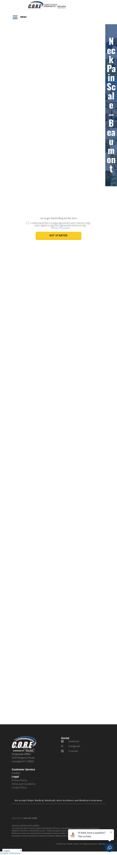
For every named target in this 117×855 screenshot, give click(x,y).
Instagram (74, 746)
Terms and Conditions (23, 784)
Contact (16, 773)
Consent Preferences (10, 853)
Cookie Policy (19, 787)
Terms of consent (60, 228)
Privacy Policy (19, 780)
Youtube (73, 751)
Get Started (58, 235)
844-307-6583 (30, 818)
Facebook (73, 741)
